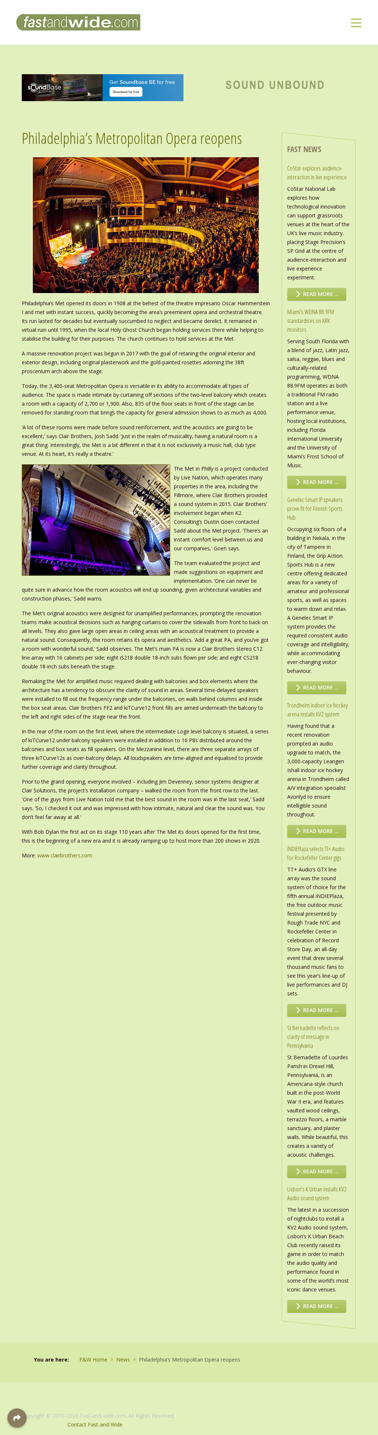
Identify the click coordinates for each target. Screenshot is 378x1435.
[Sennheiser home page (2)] (102, 86)
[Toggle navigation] (356, 22)
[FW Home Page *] (275, 83)
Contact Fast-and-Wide (95, 1424)
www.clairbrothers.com (64, 855)
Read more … (320, 293)
